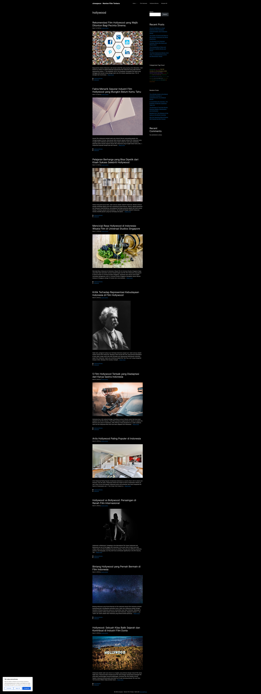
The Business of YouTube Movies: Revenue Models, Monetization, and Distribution (159, 109)
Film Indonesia (143, 3)
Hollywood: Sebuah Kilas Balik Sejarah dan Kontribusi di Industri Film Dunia (116, 629)
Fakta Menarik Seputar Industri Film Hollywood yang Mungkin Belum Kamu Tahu (116, 90)
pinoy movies (160, 76)
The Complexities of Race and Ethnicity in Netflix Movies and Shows (158, 48)
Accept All (26, 688)
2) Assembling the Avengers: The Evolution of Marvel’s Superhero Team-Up (159, 103)
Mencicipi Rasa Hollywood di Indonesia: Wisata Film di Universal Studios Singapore (116, 227)
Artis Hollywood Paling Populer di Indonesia (116, 438)
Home (134, 3)
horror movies (158, 69)
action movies (156, 78)
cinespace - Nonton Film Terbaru (106, 3)
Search (151, 11)
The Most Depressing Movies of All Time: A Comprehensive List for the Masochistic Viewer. (159, 54)
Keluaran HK (164, 3)
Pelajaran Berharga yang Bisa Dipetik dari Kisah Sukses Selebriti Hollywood (115, 161)
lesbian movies (160, 78)
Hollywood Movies (154, 3)
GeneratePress (143, 692)
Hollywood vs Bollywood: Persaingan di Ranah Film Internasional (114, 501)
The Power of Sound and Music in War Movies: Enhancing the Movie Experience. (159, 37)
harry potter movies (152, 69)
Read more (111, 75)
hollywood (96, 79)
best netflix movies (154, 76)
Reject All (18, 688)
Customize (9, 688)
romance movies (164, 76)
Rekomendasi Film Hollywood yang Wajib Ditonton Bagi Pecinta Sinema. (115, 24)
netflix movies (159, 74)
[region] (18, 684)
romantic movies (154, 74)
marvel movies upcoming (156, 73)
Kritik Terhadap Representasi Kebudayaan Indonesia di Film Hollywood (115, 293)
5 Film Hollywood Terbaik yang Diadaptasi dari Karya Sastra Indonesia (115, 375)
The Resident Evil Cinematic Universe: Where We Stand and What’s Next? (158, 43)
